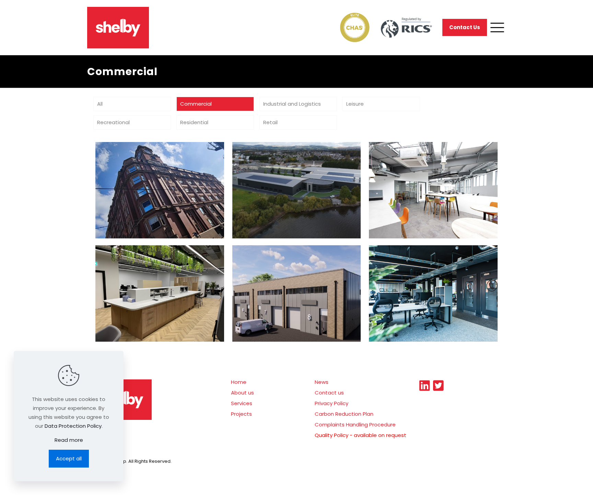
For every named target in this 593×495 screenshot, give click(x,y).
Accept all (69, 458)
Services (241, 403)
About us (242, 392)
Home (238, 382)
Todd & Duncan (272, 161)
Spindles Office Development (159, 264)
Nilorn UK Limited (412, 161)
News (321, 382)
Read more (69, 440)
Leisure (355, 103)
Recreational (113, 122)
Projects (241, 413)
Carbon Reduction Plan (344, 413)
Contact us (329, 392)
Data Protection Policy (73, 425)
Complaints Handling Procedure (355, 424)
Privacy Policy (331, 403)
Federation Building (142, 161)
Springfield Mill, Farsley (286, 264)
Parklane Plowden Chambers (433, 264)
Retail (270, 122)
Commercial (196, 103)
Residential (194, 122)
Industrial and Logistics (292, 103)
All (100, 103)
